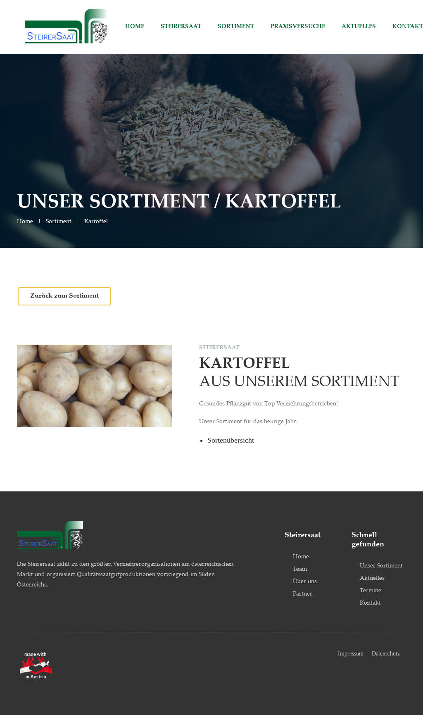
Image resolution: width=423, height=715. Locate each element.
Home (25, 222)
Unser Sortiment (381, 566)
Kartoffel (96, 222)
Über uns (305, 582)
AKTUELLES (359, 27)
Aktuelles (372, 579)
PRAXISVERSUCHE (298, 27)
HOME (134, 27)
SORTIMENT (236, 27)
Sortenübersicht (230, 440)
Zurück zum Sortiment (64, 296)
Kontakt (370, 603)
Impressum (351, 654)
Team (300, 569)
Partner (302, 594)
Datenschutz (386, 654)
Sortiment (58, 222)
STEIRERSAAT (181, 27)
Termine (370, 591)
